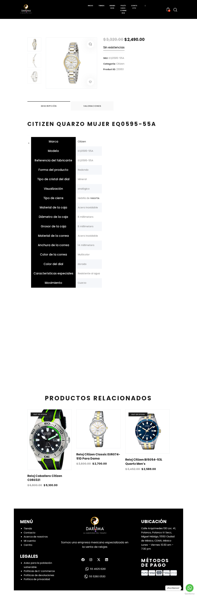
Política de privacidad (37, 579)
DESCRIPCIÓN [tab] (49, 106)
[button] (90, 44)
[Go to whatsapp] (189, 588)
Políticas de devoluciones (39, 575)
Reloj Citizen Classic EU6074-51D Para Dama (98, 456)
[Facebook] (82, 559)
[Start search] (175, 10)
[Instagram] (90, 559)
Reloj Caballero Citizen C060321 (44, 478)
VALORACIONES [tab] (92, 106)
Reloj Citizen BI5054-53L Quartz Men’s (143, 462)
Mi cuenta (30, 541)
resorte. (95, 198)
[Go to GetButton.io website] (190, 594)
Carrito (28, 545)
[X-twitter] (98, 559)
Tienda (28, 528)
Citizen (120, 63)
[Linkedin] (106, 559)
